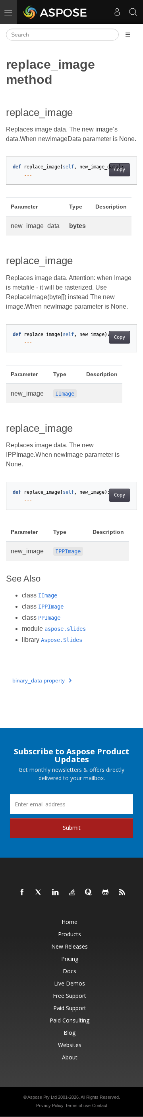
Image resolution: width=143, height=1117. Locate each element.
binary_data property (38, 680)
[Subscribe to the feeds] (122, 892)
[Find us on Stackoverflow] (72, 892)
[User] (117, 12)
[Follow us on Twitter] (39, 892)
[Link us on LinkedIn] (55, 892)
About (69, 1057)
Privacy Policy (50, 1105)
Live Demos (69, 983)
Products (69, 934)
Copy (119, 169)
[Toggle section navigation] (128, 34)
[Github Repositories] (105, 892)
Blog (69, 1032)
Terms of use (78, 1105)
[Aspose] (55, 12)
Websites (69, 1045)
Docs (69, 971)
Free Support (69, 995)
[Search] (133, 12)
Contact (99, 1105)
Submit (72, 827)
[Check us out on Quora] (89, 892)
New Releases (69, 946)
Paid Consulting (69, 1020)
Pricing (69, 958)
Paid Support (69, 1008)
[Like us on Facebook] (22, 892)
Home (69, 922)
